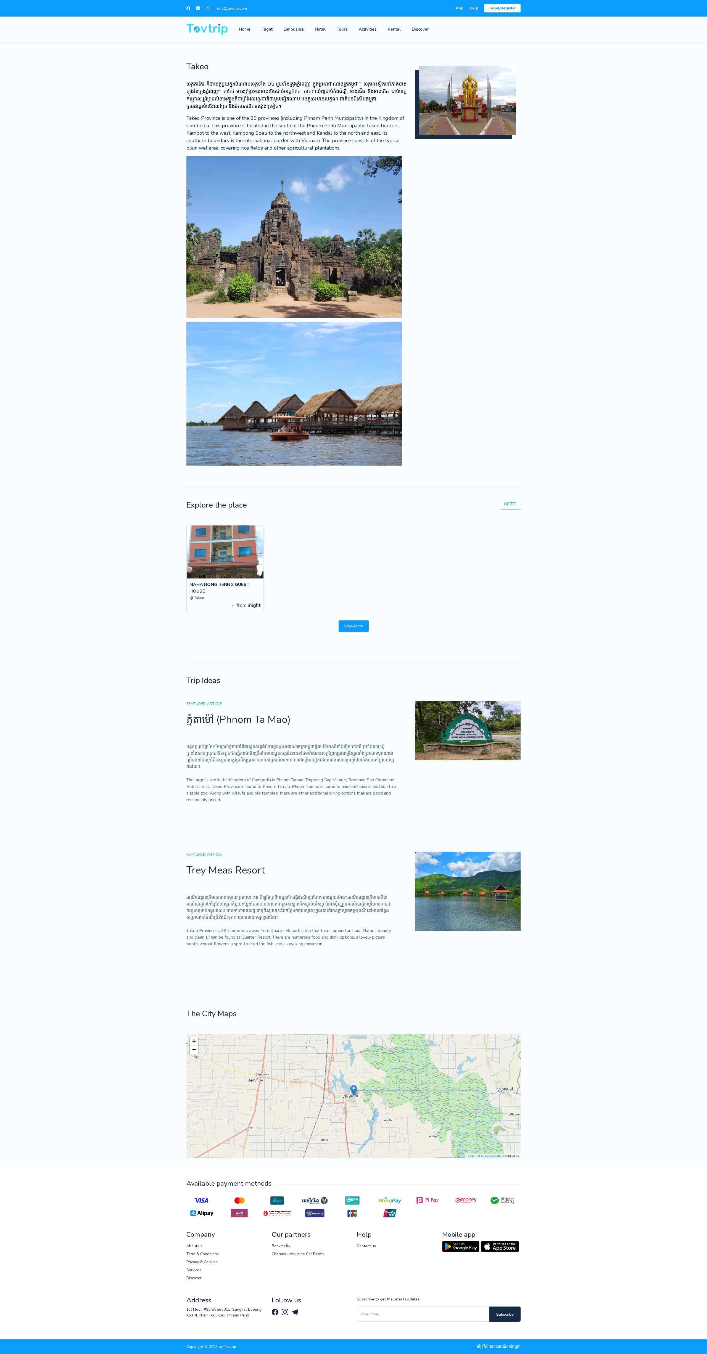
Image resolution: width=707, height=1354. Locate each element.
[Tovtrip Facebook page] (275, 1311)
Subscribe (505, 1314)
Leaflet (471, 1156)
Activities (368, 29)
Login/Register (502, 8)
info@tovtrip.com (232, 8)
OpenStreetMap (491, 1156)
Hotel (320, 29)
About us (194, 1246)
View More (353, 626)
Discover (420, 29)
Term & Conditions (202, 1254)
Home (244, 29)
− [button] (194, 1049)
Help (473, 8)
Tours (342, 29)
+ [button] (194, 1041)
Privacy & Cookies (202, 1262)
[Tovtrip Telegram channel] (295, 1311)
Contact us (366, 1246)
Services (193, 1270)
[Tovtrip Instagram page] (285, 1311)
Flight (267, 29)
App (459, 8)
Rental (394, 29)
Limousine (294, 29)
